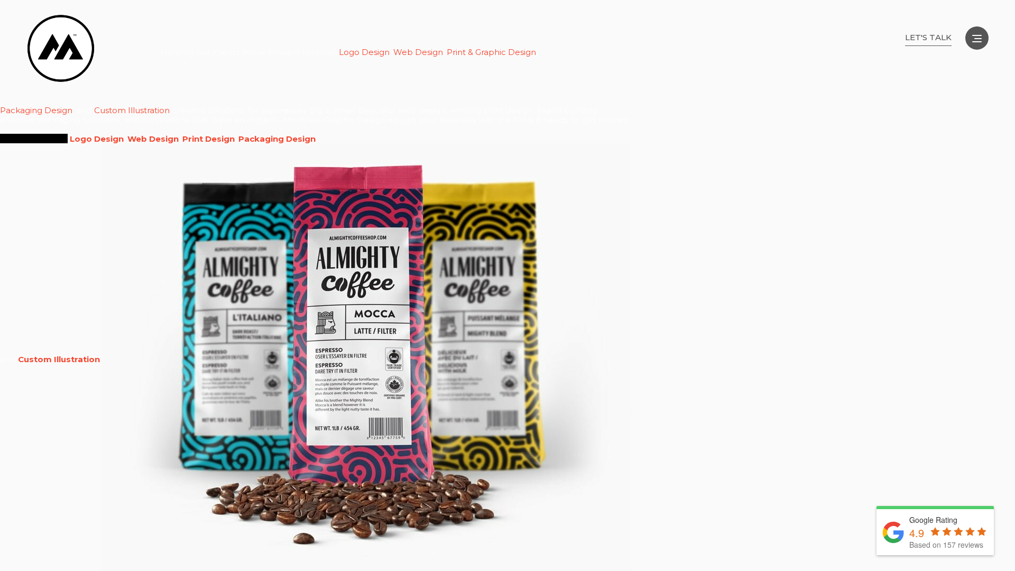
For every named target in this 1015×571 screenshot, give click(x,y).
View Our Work (34, 138)
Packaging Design (36, 110)
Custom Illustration (132, 110)
